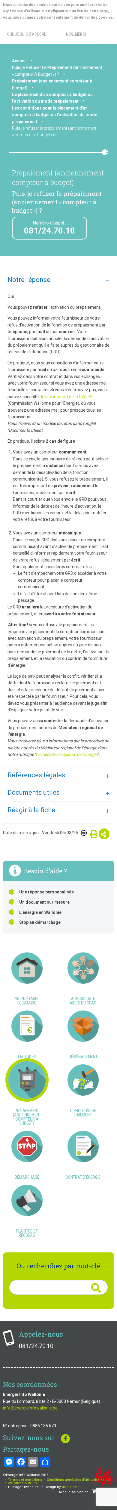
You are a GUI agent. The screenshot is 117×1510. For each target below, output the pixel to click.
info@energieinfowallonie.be (30, 1408)
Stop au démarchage (40, 922)
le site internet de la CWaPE (67, 396)
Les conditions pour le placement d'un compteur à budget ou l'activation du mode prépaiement (54, 115)
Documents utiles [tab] (34, 792)
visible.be (69, 1487)
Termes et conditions (25, 1479)
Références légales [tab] (36, 775)
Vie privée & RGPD (22, 1483)
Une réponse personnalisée (46, 892)
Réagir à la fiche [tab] (31, 810)
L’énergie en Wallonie (40, 912)
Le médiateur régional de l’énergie (67, 754)
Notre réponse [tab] (29, 279)
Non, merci (76, 34)
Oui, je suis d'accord (26, 34)
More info (27, 24)
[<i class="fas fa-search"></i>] (96, 1288)
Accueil (19, 60)
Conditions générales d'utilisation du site (79, 1479)
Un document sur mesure (44, 902)
